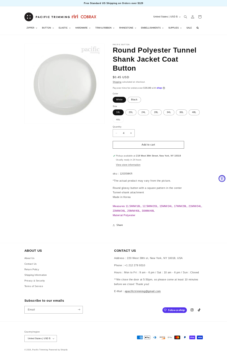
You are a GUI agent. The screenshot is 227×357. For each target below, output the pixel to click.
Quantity (117, 127)
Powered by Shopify (58, 350)
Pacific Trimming (40, 350)
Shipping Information (35, 275)
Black (134, 99)
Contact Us (30, 264)
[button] (185, 16)
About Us (29, 258)
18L (118, 112)
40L (120, 120)
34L (169, 112)
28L (156, 112)
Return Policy (31, 269)
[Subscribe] (78, 309)
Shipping (117, 82)
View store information (128, 165)
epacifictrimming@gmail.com (143, 291)
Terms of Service (33, 286)
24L (143, 112)
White (119, 99)
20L (131, 112)
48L (194, 112)
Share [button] (119, 225)
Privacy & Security (34, 280)
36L (181, 112)
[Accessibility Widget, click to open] (222, 178)
